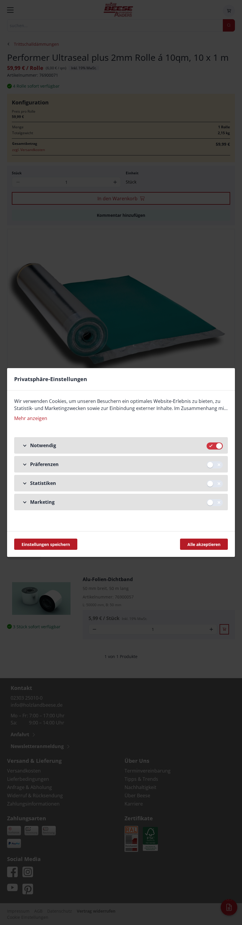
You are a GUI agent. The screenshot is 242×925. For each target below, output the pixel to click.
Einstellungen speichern (46, 544)
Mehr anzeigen (30, 418)
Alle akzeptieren (203, 544)
